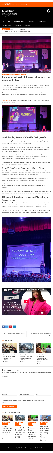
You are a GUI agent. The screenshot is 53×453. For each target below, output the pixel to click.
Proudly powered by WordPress (16, 448)
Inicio (3, 4)
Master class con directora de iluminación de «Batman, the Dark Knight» (42, 358)
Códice (18, 6)
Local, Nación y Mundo (9, 4)
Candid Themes (41, 448)
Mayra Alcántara (6, 100)
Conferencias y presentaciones (9, 74)
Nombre (4, 394)
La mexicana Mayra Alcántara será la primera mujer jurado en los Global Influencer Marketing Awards (26, 285)
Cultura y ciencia (6, 6)
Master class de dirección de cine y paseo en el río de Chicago (26, 357)
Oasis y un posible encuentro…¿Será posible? (14, 333)
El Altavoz (8, 11)
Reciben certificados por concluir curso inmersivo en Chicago (9, 357)
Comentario (5, 376)
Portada (18, 74)
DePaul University (6, 422)
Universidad (13, 6)
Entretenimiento (24, 4)
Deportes (18, 4)
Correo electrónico (24, 394)
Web (37, 394)
